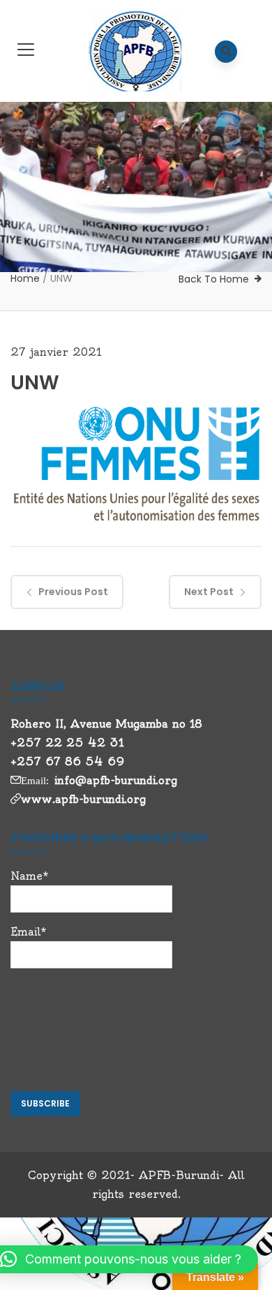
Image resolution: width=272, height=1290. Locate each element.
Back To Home (214, 279)
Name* (29, 876)
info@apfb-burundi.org (115, 780)
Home (25, 278)
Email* (28, 931)
